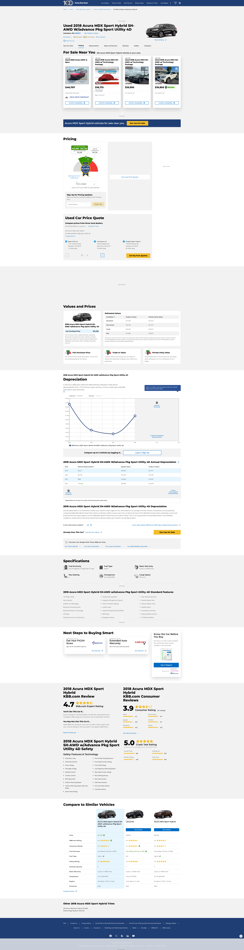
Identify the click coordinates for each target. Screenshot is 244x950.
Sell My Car (128, 3)
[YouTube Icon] (133, 936)
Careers (86, 928)
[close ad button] (240, 936)
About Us (77, 928)
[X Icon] (116, 936)
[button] (84, 645)
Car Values (105, 3)
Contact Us (73, 923)
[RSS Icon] (122, 936)
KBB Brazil (154, 928)
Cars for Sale (116, 3)
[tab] (68, 45)
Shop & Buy (139, 3)
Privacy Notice (86, 923)
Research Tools (152, 3)
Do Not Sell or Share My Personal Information (109, 923)
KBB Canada (166, 928)
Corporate (97, 928)
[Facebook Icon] (110, 936)
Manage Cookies (171, 923)
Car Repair (164, 3)
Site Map (144, 928)
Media (134, 928)
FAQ (64, 923)
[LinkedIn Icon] (128, 936)
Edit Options (67, 37)
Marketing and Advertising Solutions (116, 928)
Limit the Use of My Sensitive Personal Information (145, 923)
